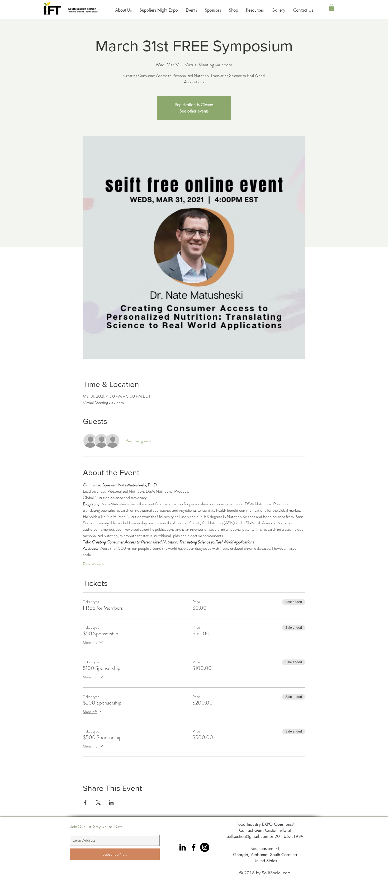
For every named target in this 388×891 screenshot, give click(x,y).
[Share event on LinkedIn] (111, 802)
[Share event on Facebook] (85, 802)
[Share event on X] (98, 802)
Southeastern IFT (265, 848)
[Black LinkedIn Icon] (182, 847)
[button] (331, 7)
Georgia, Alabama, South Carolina (265, 854)
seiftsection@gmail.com (247, 836)
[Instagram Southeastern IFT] (204, 847)
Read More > (93, 564)
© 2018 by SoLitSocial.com (265, 873)
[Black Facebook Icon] (193, 847)
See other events (194, 111)
